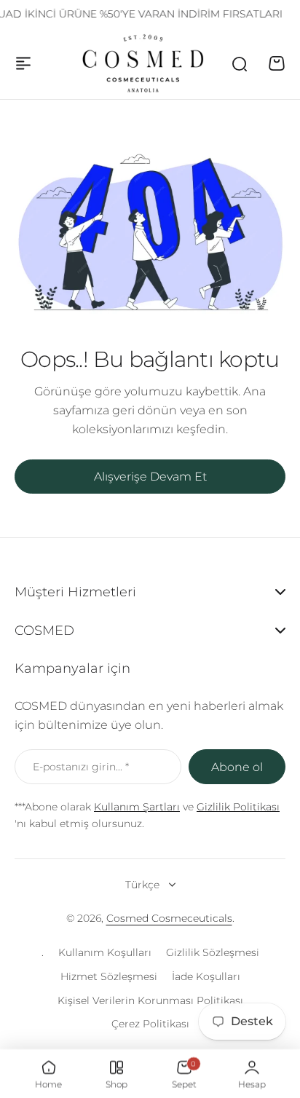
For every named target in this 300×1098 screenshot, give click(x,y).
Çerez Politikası (150, 1023)
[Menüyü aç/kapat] (23, 63)
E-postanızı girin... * (81, 766)
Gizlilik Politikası (238, 806)
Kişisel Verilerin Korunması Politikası (150, 1000)
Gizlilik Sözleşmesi (212, 952)
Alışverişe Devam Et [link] (150, 476)
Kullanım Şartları (137, 806)
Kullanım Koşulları (104, 952)
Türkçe (142, 884)
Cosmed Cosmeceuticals (169, 918)
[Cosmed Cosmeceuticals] (143, 63)
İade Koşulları (206, 976)
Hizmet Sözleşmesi (108, 976)
